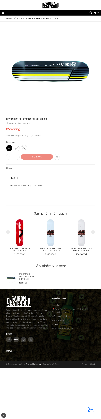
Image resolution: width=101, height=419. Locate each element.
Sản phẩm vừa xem (50, 266)
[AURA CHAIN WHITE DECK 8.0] (81, 232)
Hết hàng (37, 157)
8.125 (24, 148)
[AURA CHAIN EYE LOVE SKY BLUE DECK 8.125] (19, 232)
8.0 (16, 148)
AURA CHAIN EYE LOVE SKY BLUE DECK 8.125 (19, 249)
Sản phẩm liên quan (50, 213)
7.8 (9, 148)
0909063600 (58, 320)
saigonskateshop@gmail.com (65, 328)
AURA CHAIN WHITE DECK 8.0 (81, 249)
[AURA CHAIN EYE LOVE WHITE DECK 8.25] (50, 232)
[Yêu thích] (57, 157)
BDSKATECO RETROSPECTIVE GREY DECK (26, 276)
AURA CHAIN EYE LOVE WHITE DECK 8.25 (50, 249)
